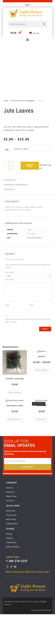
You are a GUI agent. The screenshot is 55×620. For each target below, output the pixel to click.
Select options (15, 392)
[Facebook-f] (7, 566)
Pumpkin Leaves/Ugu (15, 378)
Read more (41, 419)
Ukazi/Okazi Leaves (14, 405)
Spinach (41, 356)
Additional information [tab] (16, 184)
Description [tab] (9, 180)
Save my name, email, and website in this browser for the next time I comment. (28, 320)
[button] (27, 39)
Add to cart (29, 165)
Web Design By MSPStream (41, 610)
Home (6, 100)
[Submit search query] (44, 24)
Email (32, 305)
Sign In (27, 5)
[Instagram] (11, 566)
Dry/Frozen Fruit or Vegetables (23, 100)
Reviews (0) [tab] (9, 189)
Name (8, 305)
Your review (10, 279)
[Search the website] (27, 24)
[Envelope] (15, 566)
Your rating (10, 272)
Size (7, 149)
